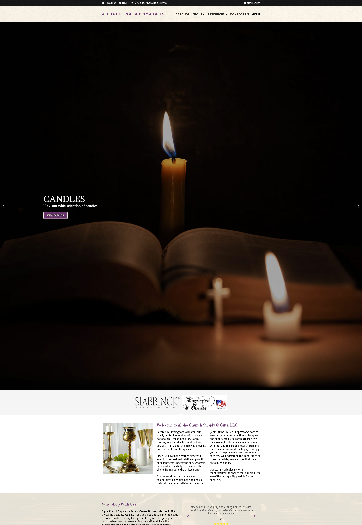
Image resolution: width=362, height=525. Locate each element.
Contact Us (239, 14)
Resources (216, 14)
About (197, 14)
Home (256, 14)
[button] (3, 206)
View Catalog (55, 244)
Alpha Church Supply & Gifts (133, 14)
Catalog (182, 14)
